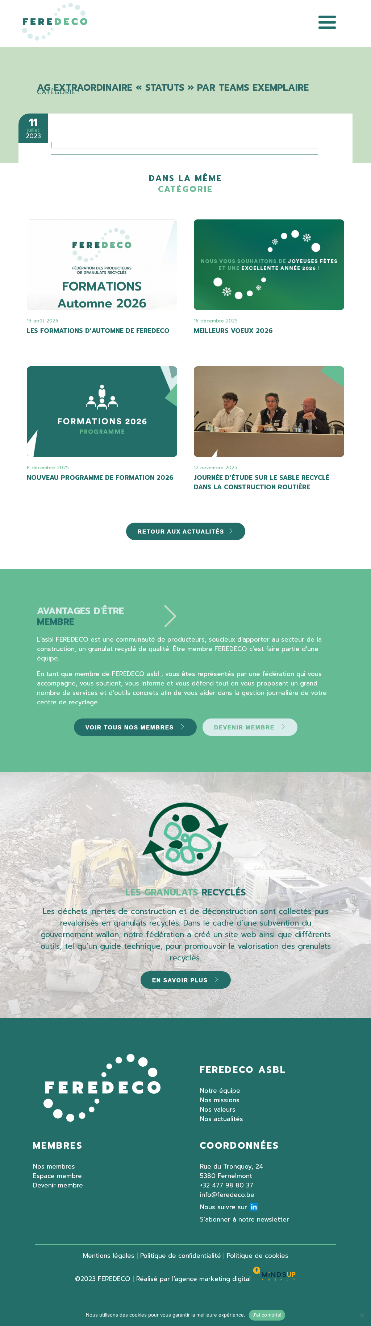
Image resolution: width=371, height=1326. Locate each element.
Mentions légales (108, 1255)
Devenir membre (58, 1185)
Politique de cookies (257, 1255)
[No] (362, 1315)
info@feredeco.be (227, 1194)
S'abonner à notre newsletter (244, 1219)
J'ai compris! (267, 1315)
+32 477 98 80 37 (226, 1185)
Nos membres (54, 1166)
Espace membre (57, 1176)
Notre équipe (220, 1090)
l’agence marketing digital (212, 1279)
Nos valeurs (217, 1109)
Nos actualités (221, 1119)
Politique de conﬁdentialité (180, 1255)
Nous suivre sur (223, 1207)
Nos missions (219, 1100)
